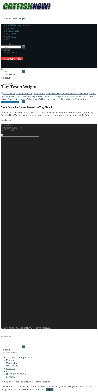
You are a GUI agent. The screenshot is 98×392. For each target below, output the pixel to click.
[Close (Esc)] (2, 336)
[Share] (5, 336)
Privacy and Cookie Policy (33, 389)
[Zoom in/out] (10, 336)
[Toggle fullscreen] (7, 336)
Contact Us (11, 376)
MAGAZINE (10, 28)
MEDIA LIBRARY (12, 31)
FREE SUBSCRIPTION (13, 58)
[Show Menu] (2, 60)
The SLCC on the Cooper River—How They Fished (26, 107)
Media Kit (10, 44)
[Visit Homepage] (8, 74)
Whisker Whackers (10, 102)
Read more (6, 120)
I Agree (49, 389)
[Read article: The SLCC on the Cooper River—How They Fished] (49, 96)
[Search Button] (23, 71)
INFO (8, 39)
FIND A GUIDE (11, 33)
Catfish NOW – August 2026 (18, 18)
